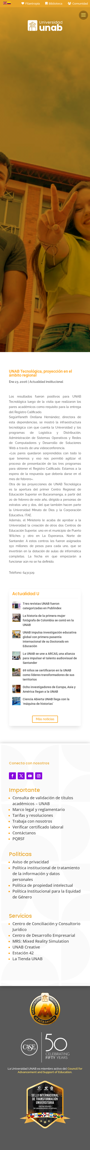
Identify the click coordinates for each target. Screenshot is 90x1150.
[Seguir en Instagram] (38, 775)
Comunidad (80, 3)
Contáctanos (24, 832)
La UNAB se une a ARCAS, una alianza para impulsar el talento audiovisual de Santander (50, 658)
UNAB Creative (26, 947)
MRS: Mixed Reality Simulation (40, 941)
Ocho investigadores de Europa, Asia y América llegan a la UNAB (49, 689)
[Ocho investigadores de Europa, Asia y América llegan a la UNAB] (16, 689)
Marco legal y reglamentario (38, 809)
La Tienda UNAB (27, 958)
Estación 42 (23, 952)
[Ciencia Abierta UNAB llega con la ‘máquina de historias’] (16, 701)
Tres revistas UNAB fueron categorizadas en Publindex (42, 606)
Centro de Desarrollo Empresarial (43, 935)
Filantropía (32, 3)
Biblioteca (55, 3)
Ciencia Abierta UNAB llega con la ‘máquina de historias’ (46, 701)
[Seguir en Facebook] (12, 775)
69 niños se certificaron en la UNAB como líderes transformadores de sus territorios (48, 675)
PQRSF (18, 838)
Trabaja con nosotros (32, 821)
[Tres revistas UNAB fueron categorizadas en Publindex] (16, 605)
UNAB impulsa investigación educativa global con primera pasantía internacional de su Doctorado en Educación (49, 639)
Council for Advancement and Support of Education (50, 1070)
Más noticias (45, 719)
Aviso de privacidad (30, 861)
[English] (5, 3)
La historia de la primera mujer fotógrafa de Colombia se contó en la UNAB (48, 620)
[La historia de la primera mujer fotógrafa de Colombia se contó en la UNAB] (16, 618)
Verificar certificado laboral (37, 827)
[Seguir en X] (21, 775)
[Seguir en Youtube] (29, 775)
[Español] (9, 3)
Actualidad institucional (46, 381)
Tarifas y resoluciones (32, 815)
